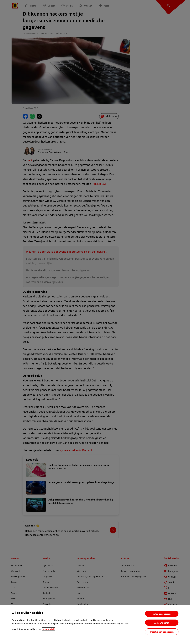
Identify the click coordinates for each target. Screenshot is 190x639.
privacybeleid (48, 629)
